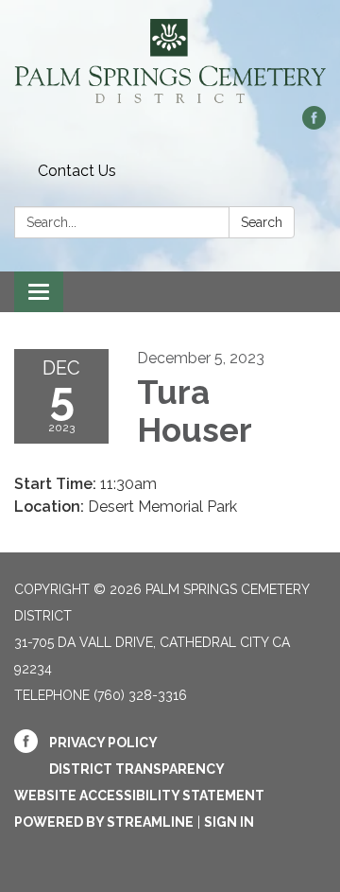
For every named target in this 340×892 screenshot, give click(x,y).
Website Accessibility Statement (139, 795)
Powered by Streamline (104, 822)
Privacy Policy (103, 742)
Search (261, 222)
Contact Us (77, 171)
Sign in (229, 822)
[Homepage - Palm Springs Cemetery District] (170, 62)
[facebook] (314, 124)
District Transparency (137, 769)
